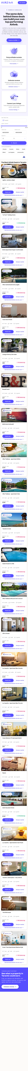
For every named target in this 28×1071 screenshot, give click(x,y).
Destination (4, 117)
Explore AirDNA (14, 40)
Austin (23, 149)
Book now (8, 192)
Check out (17, 129)
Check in (3, 129)
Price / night (4, 123)
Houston (11, 149)
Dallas (17, 149)
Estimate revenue (10, 987)
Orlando (4, 149)
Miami (4, 152)
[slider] (1, 126)
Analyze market (20, 192)
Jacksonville (20, 152)
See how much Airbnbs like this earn (14, 195)
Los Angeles (11, 152)
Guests (3, 135)
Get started (22, 2)
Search (14, 143)
